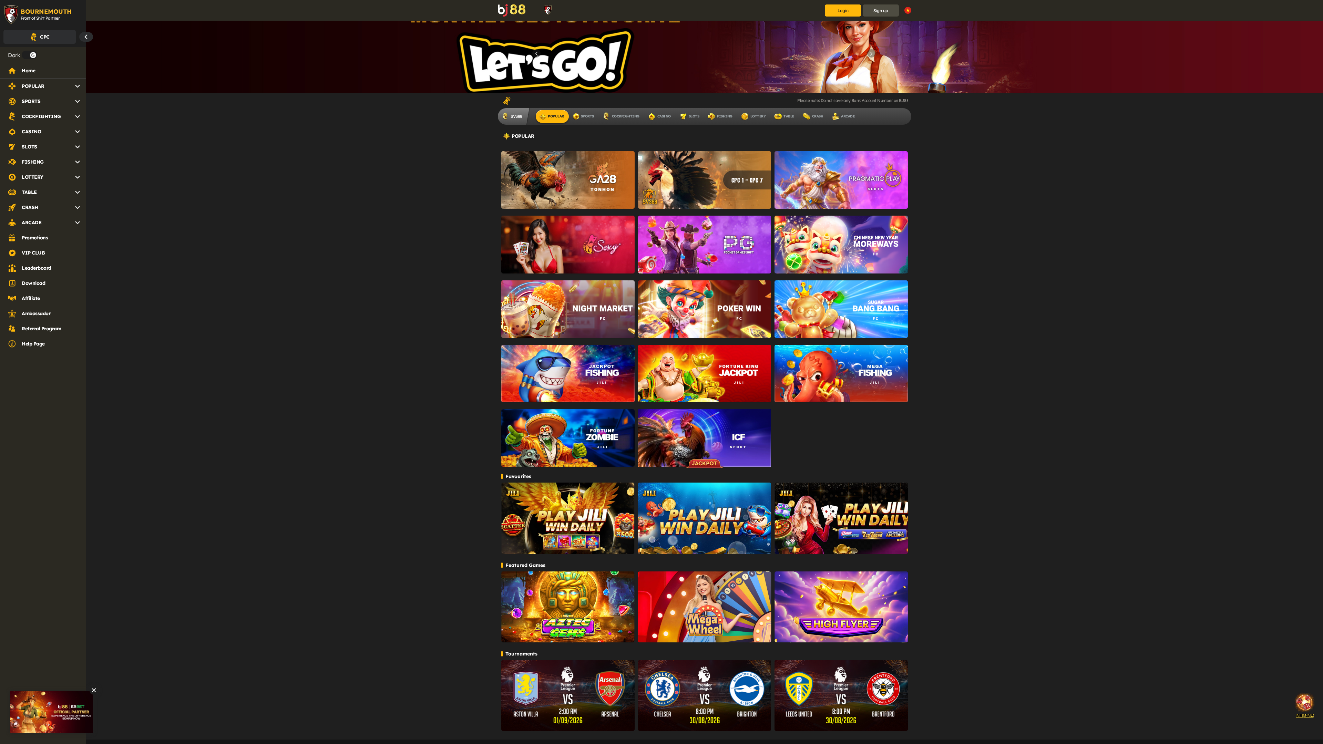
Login (843, 10)
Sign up (880, 10)
